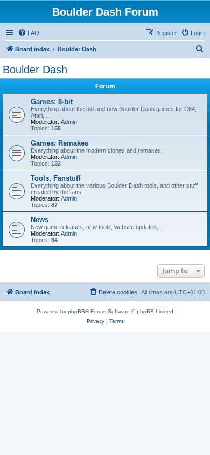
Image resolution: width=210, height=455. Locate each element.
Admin (69, 122)
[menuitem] (28, 32)
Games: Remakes (59, 143)
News (39, 220)
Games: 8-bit (52, 102)
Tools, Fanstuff (55, 178)
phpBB (76, 311)
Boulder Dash (35, 69)
